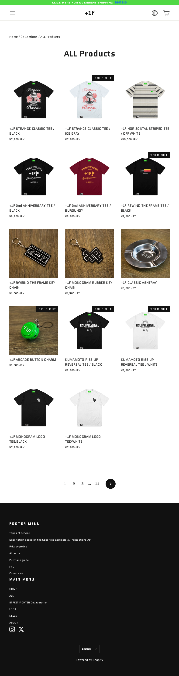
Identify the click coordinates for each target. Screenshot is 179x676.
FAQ (11, 567)
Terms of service (19, 533)
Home (13, 37)
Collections (29, 37)
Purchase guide (19, 560)
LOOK (12, 609)
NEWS (13, 616)
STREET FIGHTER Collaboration (28, 602)
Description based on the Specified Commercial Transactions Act (50, 540)
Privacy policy (18, 546)
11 (97, 483)
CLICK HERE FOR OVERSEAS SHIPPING (82, 2)
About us (15, 553)
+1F (90, 13)
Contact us (16, 573)
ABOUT (13, 622)
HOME (13, 589)
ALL (11, 596)
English (86, 649)
